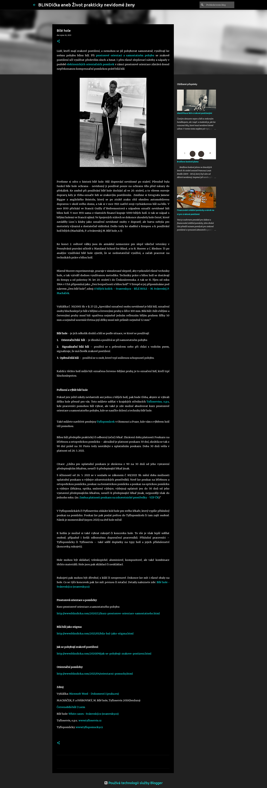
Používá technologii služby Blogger (135, 783)
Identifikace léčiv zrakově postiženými (194, 113)
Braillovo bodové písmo (188, 162)
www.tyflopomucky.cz (89, 727)
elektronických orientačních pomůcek (90, 64)
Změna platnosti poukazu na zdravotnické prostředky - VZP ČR (118, 497)
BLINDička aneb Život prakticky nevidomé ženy (86, 4)
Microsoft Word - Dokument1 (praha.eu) (94, 693)
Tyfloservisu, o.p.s (158, 401)
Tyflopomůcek (106, 421)
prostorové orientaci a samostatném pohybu (125, 55)
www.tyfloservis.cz (90, 720)
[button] (58, 41)
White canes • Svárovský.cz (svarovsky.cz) (94, 713)
